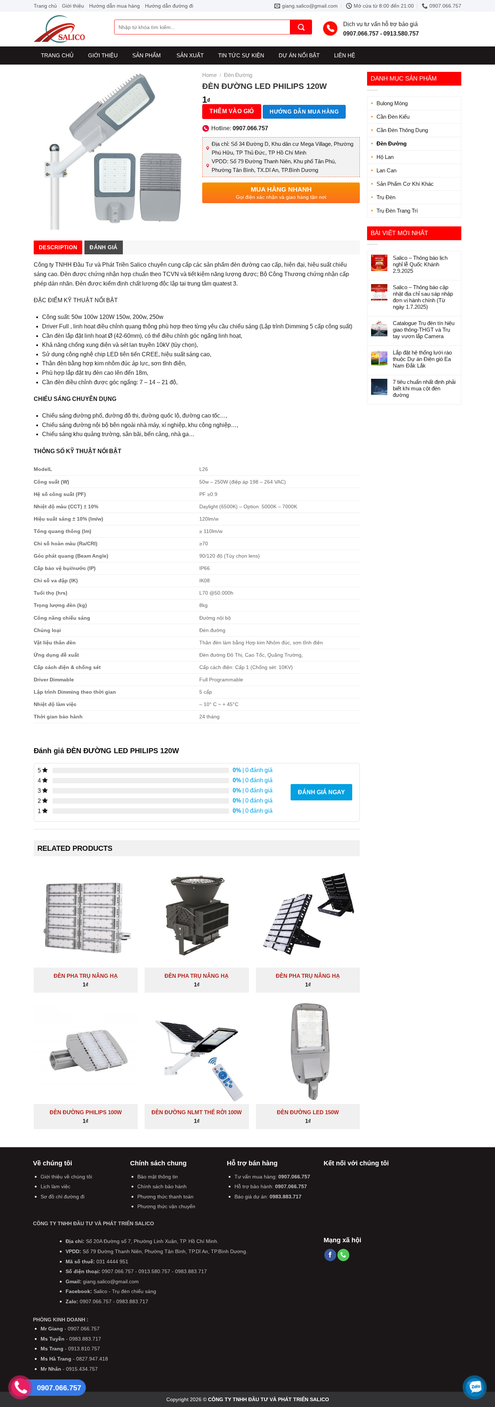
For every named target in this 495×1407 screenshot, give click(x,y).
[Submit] (301, 27)
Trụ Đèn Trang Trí (397, 211)
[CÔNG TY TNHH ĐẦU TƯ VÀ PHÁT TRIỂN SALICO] (68, 29)
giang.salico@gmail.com (111, 1281)
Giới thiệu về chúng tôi (66, 1177)
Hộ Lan (385, 157)
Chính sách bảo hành (162, 1186)
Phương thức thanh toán (165, 1196)
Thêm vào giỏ (231, 111)
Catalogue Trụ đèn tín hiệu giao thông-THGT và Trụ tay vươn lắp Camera (423, 329)
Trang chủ (45, 6)
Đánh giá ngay (321, 792)
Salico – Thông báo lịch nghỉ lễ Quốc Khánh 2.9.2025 (420, 264)
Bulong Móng (392, 103)
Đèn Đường (392, 143)
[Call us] (343, 1255)
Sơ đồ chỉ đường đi (62, 1196)
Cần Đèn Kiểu (393, 117)
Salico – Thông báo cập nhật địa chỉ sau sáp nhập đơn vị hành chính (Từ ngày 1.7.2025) (423, 297)
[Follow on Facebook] (330, 1255)
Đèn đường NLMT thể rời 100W (196, 1112)
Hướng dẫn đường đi (169, 6)
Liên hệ (344, 55)
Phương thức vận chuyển (166, 1206)
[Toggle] (454, 130)
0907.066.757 (294, 1177)
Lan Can (386, 170)
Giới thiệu (73, 6)
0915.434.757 (82, 1369)
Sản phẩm (146, 55)
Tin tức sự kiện (241, 55)
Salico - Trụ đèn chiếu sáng (124, 1291)
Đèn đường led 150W (308, 1112)
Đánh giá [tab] (103, 247)
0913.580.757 (154, 1271)
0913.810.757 (84, 1348)
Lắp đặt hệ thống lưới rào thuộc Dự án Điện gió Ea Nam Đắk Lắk (422, 359)
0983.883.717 (285, 1196)
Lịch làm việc (55, 1186)
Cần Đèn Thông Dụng (402, 130)
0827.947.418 (92, 1359)
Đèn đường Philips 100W (86, 1112)
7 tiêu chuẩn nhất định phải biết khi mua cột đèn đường (424, 388)
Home (209, 75)
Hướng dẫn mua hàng (114, 6)
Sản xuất (190, 55)
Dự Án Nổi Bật (299, 55)
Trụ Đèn (386, 197)
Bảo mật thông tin (157, 1177)
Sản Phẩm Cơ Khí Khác (405, 184)
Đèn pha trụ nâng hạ (86, 976)
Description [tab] (58, 247)
